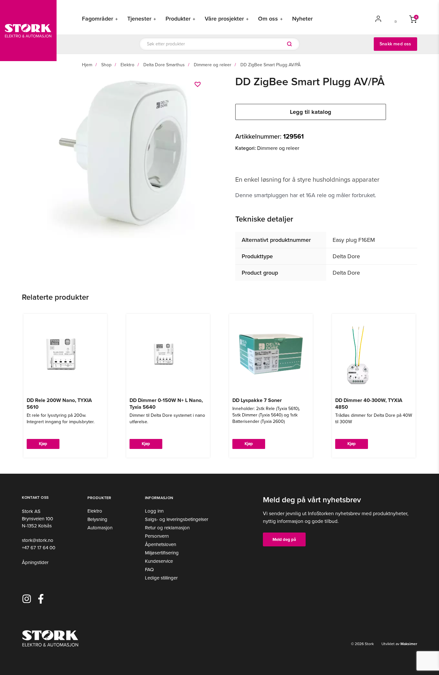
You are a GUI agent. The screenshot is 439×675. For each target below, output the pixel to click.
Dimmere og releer (212, 64)
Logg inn (154, 511)
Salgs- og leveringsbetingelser (176, 519)
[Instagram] (26, 599)
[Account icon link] (378, 19)
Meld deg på (284, 539)
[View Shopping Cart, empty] (413, 19)
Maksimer (408, 644)
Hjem (87, 64)
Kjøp (43, 444)
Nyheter (302, 19)
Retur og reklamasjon (167, 527)
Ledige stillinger (161, 577)
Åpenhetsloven (160, 544)
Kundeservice (159, 561)
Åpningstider (35, 562)
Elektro (127, 64)
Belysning (97, 519)
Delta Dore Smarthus (164, 64)
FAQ (149, 569)
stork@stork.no (37, 540)
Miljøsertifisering (162, 552)
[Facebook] (41, 599)
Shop (106, 64)
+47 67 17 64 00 (38, 547)
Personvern (157, 536)
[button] (198, 84)
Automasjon (99, 527)
